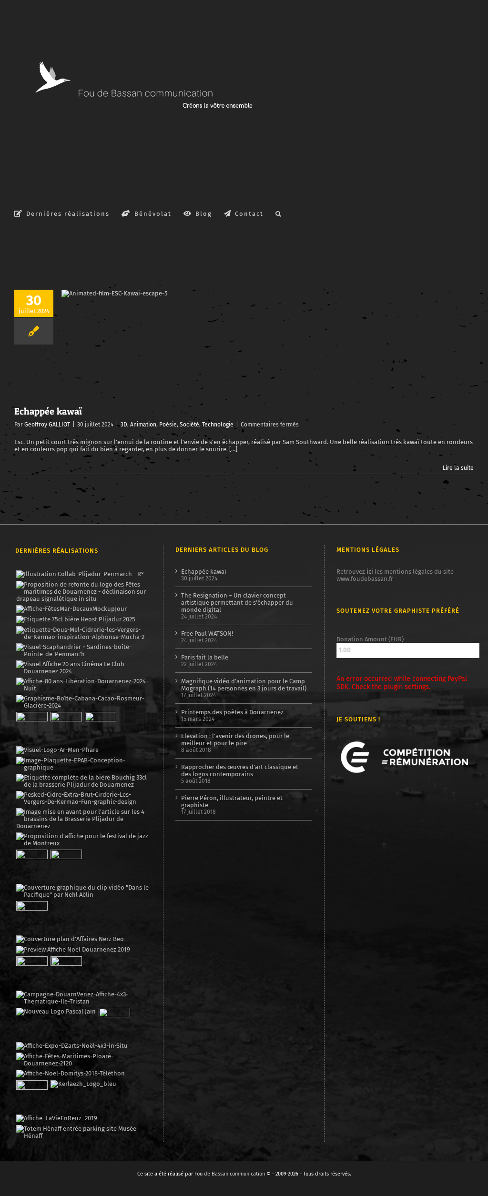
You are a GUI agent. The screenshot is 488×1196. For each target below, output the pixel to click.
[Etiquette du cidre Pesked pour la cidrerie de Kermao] (82, 798)
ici (369, 571)
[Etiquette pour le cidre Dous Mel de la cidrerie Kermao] (82, 633)
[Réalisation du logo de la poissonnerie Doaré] (31, 865)
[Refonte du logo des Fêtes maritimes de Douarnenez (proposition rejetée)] (82, 591)
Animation (143, 424)
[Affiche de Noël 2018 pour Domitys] (70, 1073)
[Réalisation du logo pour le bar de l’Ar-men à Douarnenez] (57, 750)
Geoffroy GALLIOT (47, 424)
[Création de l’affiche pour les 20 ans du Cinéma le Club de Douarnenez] (82, 667)
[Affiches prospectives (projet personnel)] (82, 1059)
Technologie (218, 424)
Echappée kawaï (48, 411)
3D (124, 424)
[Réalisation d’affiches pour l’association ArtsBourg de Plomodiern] (66, 727)
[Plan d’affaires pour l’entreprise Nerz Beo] (69, 939)
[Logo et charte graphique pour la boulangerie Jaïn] (55, 1011)
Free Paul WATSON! (207, 633)
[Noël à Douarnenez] (73, 949)
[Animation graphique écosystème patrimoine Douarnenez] (31, 917)
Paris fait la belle (204, 657)
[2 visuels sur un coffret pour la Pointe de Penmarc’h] (82, 650)
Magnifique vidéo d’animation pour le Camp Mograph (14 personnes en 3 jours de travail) (243, 685)
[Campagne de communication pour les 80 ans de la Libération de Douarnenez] (82, 684)
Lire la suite (458, 468)
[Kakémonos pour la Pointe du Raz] (31, 972)
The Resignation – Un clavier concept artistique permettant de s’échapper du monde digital (237, 602)
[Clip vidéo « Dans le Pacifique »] (82, 891)
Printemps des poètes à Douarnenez (232, 712)
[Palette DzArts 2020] (66, 865)
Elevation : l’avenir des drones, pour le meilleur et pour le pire (235, 739)
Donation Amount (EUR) (370, 639)
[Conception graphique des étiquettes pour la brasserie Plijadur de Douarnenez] (82, 819)
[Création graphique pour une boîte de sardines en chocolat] (82, 701)
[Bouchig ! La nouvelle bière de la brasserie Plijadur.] (82, 781)
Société (189, 424)
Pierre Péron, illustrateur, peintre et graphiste (232, 801)
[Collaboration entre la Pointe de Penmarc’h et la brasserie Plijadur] (80, 574)
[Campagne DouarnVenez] (82, 997)
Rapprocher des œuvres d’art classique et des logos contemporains (239, 770)
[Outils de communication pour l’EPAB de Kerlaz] (82, 763)
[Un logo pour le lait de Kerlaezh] (83, 1084)
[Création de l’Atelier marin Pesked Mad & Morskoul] (66, 972)
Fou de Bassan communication (229, 1174)
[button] (278, 213)
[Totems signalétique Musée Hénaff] (82, 1132)
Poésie (168, 424)
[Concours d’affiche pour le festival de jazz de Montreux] (82, 839)
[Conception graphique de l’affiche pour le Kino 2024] (100, 727)
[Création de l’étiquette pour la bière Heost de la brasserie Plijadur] (75, 619)
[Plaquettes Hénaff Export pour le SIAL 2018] (31, 1096)
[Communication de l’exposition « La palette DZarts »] (71, 1046)
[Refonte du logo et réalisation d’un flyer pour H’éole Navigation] (114, 1023)
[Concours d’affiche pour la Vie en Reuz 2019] (56, 1118)
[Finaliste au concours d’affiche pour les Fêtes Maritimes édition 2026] (71, 609)
